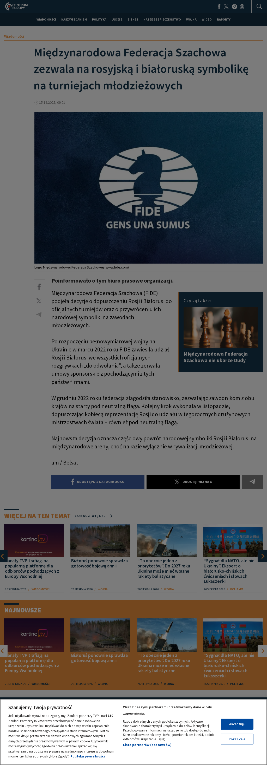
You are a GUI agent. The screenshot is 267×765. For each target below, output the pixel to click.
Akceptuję (237, 724)
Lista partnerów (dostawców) (147, 745)
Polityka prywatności (87, 756)
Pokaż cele (237, 739)
